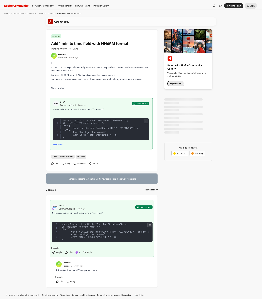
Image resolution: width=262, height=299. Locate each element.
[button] (233, 5)
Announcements (65, 5)
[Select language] (220, 5)
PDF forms (81, 156)
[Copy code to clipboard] (146, 121)
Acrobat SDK (31, 13)
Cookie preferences (87, 295)
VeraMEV (62, 54)
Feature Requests (82, 5)
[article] (102, 229)
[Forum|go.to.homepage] (16, 5)
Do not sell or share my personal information (114, 295)
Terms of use (65, 295)
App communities (17, 13)
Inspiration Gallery (101, 5)
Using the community (50, 295)
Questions (43, 13)
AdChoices (140, 295)
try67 (62, 102)
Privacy (75, 295)
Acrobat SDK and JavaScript (62, 156)
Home (6, 13)
